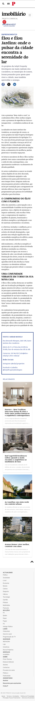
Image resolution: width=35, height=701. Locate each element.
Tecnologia (6, 597)
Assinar (5, 680)
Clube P (5, 686)
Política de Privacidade (27, 696)
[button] (3, 97)
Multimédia (6, 605)
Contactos (6, 667)
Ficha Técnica (7, 659)
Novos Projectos (8, 649)
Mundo (5, 586)
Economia (6, 583)
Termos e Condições (13, 696)
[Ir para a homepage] (13, 3)
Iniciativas (6, 647)
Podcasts (6, 608)
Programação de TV (9, 637)
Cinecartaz (6, 631)
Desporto (6, 591)
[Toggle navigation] (29, 15)
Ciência (5, 594)
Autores (5, 664)
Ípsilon (5, 615)
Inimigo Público (8, 626)
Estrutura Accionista (28, 698)
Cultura (5, 588)
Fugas (5, 621)
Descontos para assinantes (12, 683)
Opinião (5, 599)
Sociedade (6, 577)
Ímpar (5, 618)
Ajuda (3, 696)
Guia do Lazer (7, 634)
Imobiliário (6, 654)
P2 (4, 612)
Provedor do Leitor (9, 670)
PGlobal (5, 602)
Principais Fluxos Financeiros (11, 698)
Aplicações (6, 641)
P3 (4, 624)
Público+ (5, 673)
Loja (4, 644)
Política (5, 575)
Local (4, 580)
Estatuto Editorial (8, 662)
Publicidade (6, 675)
